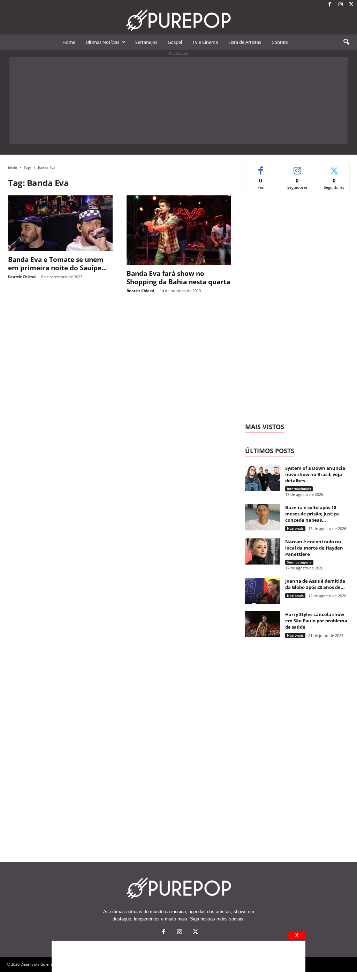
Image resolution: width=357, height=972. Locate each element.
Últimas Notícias (102, 42)
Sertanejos (146, 42)
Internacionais (299, 488)
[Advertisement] (178, 100)
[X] (351, 4)
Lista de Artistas (244, 42)
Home (68, 42)
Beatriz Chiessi (22, 276)
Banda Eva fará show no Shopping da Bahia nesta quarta (178, 277)
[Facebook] (330, 4)
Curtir (261, 167)
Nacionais (295, 528)
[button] (346, 42)
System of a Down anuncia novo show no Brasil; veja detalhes (315, 474)
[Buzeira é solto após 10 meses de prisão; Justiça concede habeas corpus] (262, 517)
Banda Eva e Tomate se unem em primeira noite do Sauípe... (57, 263)
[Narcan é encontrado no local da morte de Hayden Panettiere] (262, 551)
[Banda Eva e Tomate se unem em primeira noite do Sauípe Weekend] (60, 223)
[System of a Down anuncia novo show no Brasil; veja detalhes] (262, 478)
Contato (280, 42)
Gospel (175, 42)
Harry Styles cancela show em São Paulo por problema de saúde (316, 620)
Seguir (297, 167)
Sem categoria (299, 562)
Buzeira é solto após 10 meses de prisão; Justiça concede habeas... (312, 513)
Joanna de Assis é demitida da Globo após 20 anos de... (315, 584)
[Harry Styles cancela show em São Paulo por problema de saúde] (262, 624)
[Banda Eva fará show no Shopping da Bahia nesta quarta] (179, 230)
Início (12, 167)
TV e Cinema (205, 42)
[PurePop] (178, 20)
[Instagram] (340, 4)
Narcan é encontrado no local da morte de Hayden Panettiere (314, 547)
